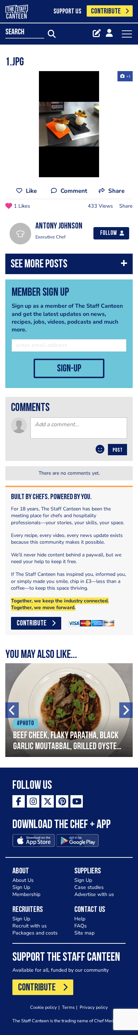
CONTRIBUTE (106, 11)
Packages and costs (35, 933)
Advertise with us (94, 894)
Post (117, 450)
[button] (69, 265)
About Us (23, 880)
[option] (69, 124)
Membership (26, 894)
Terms (68, 1007)
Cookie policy (43, 1007)
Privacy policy (94, 1007)
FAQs (80, 926)
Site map (84, 933)
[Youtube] (76, 801)
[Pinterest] (62, 801)
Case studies (89, 887)
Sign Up (21, 887)
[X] (47, 801)
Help (79, 918)
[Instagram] (33, 801)
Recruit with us (29, 926)
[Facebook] (18, 801)
